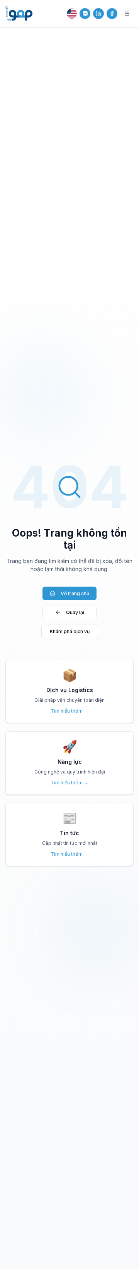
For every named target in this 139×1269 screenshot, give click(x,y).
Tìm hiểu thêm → (69, 711)
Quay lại (75, 612)
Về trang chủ (75, 593)
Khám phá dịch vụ (70, 631)
